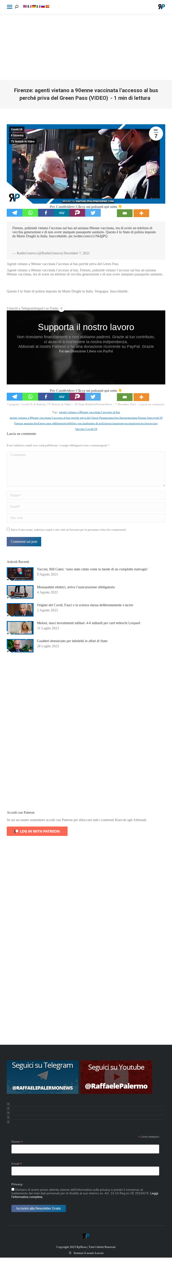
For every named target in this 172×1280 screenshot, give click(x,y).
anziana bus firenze (116, 417)
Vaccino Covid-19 (86, 429)
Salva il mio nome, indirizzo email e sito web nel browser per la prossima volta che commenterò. (69, 529)
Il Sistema (17, 135)
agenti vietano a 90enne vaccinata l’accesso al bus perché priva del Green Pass (57, 417)
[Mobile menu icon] (10, 7)
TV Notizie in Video (22, 141)
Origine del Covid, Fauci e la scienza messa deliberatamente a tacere (85, 605)
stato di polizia (98, 423)
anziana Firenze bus (140, 417)
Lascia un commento (152, 404)
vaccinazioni (131, 423)
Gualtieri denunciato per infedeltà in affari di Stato (72, 641)
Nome (17, 1142)
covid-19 (157, 417)
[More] (141, 213)
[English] (25, 6)
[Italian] (38, 6)
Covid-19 (16, 129)
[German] (34, 6)
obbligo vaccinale (78, 423)
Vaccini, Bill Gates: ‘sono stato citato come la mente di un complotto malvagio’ (92, 569)
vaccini (143, 423)
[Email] (125, 213)
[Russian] (43, 6)
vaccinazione (115, 423)
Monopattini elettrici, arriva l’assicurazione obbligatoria (76, 587)
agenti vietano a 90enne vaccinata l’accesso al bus (89, 412)
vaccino (153, 423)
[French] (29, 6)
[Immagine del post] (20, 574)
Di (93, 404)
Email (16, 1164)
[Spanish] (47, 6)
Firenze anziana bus (26, 423)
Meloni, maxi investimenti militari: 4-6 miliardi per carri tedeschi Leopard (88, 623)
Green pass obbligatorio (52, 423)
